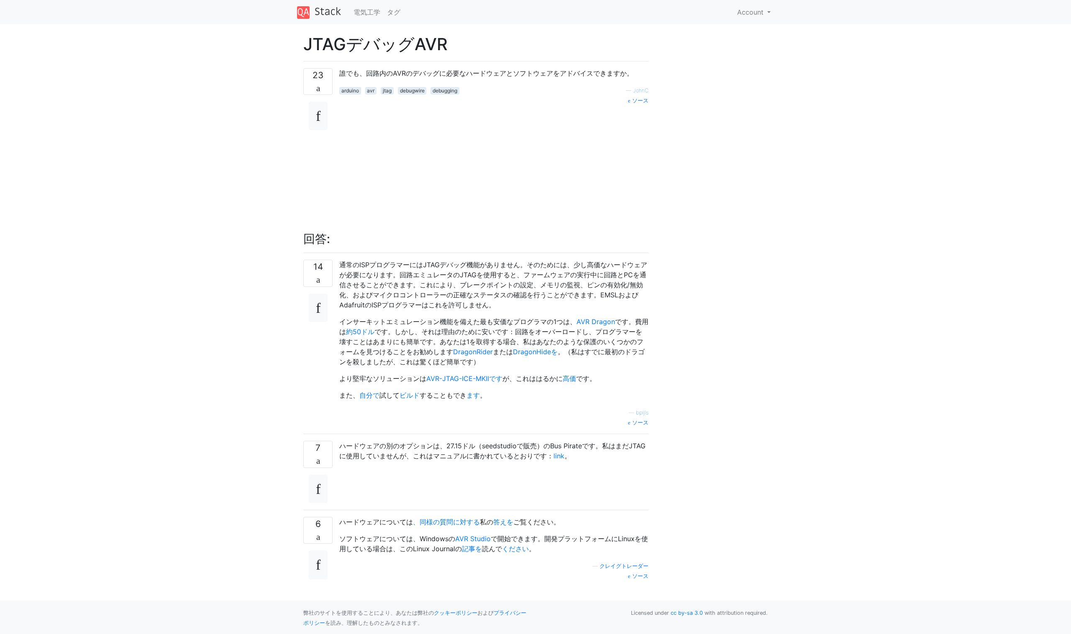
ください (515, 549)
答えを (503, 522)
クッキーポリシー (455, 613)
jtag (387, 90)
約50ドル (360, 331)
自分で (369, 395)
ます (473, 395)
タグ (393, 12)
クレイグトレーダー (624, 566)
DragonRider (473, 352)
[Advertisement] (493, 163)
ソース (639, 100)
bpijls (642, 412)
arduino (350, 90)
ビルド (410, 395)
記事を (472, 549)
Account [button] (751, 12)
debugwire (412, 90)
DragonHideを (535, 352)
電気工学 (367, 12)
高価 (569, 378)
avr (370, 90)
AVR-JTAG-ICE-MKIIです (464, 378)
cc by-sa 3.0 (687, 613)
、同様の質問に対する (446, 522)
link (558, 456)
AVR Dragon (595, 321)
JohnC (640, 90)
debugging (445, 90)
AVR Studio (473, 538)
